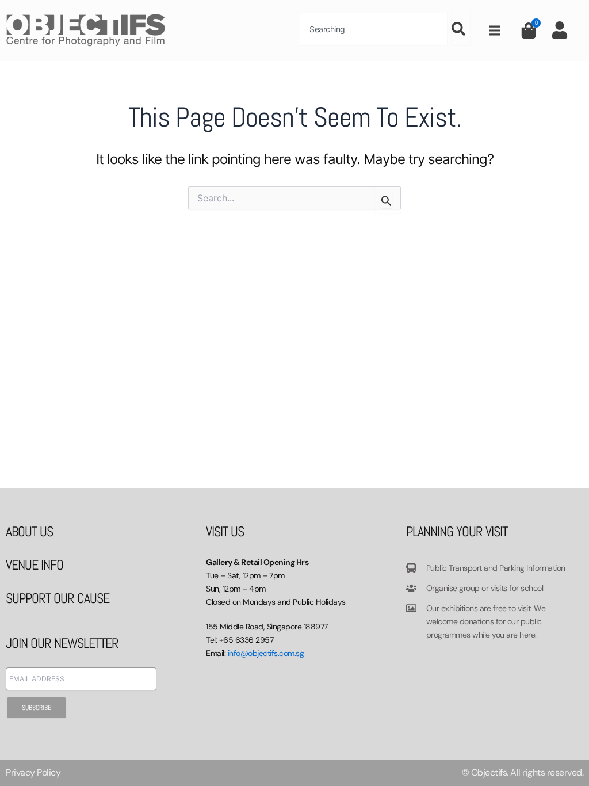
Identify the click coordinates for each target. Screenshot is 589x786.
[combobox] (373, 29)
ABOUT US (29, 531)
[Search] (461, 29)
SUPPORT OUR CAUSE (57, 598)
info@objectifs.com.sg (266, 653)
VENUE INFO (34, 565)
